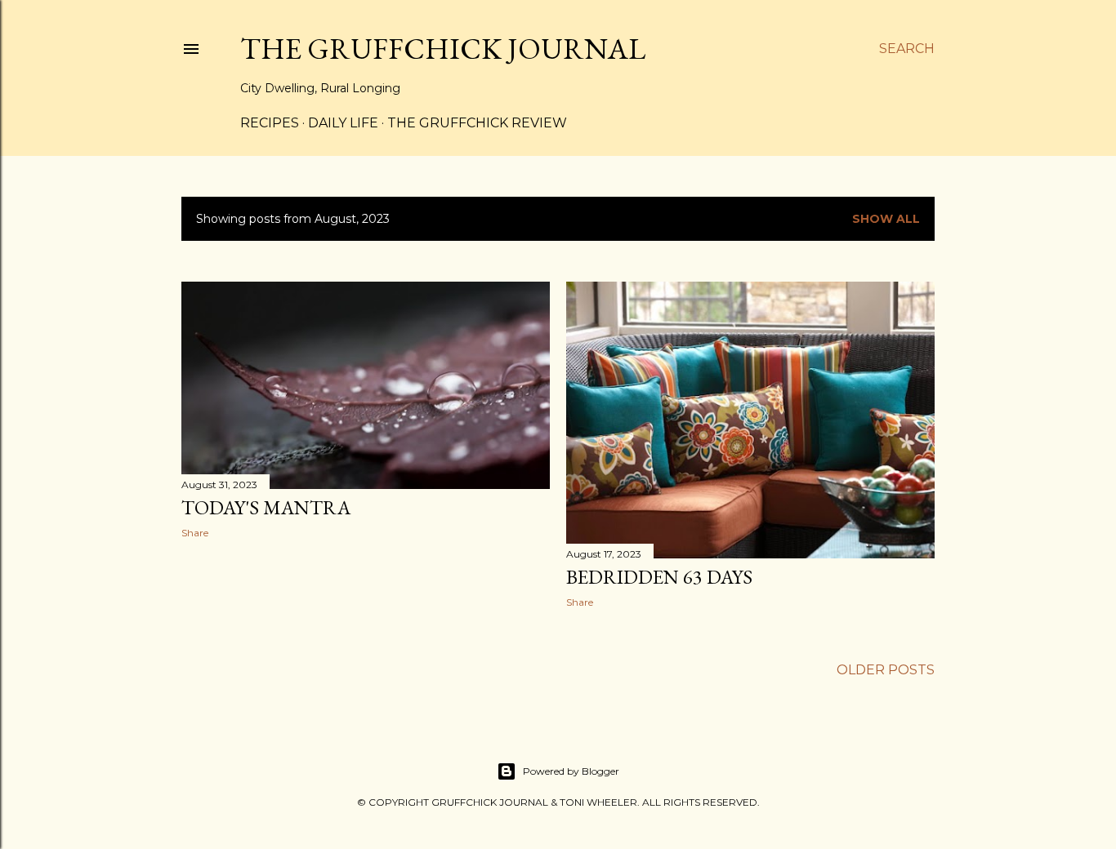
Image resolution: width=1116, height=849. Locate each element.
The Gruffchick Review (477, 123)
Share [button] (194, 533)
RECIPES (269, 123)
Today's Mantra (265, 507)
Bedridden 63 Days (659, 576)
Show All (886, 218)
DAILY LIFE (343, 123)
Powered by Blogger (571, 771)
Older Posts (886, 670)
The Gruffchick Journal (442, 48)
